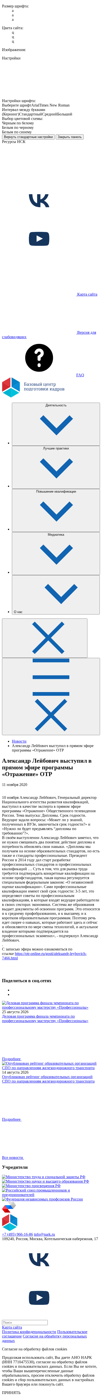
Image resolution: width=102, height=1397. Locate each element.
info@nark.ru (44, 1234)
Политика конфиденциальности (29, 1332)
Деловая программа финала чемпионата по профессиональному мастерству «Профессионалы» (45, 1018)
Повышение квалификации (56, 491)
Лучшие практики (56, 448)
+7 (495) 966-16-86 (17, 1234)
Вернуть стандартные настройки (28, 137)
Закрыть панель (70, 137)
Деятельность (56, 405)
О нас (19, 612)
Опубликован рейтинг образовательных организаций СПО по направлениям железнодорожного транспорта (48, 1079)
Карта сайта (12, 1327)
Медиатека (56, 534)
